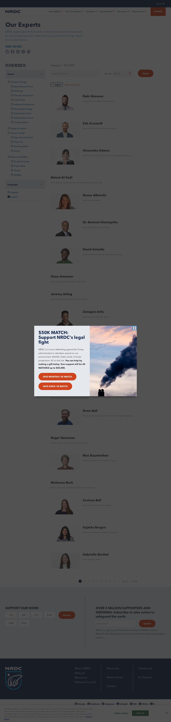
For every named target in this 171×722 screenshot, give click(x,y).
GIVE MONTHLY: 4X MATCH (57, 376)
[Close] (134, 328)
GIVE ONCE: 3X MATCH (55, 386)
